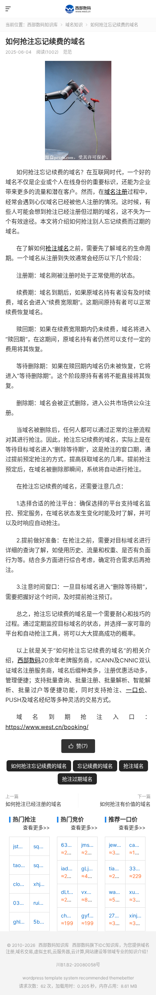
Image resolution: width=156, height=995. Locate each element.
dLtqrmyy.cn (67, 892)
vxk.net (87, 892)
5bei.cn (39, 922)
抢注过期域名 (77, 779)
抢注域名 (57, 248)
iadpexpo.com (67, 868)
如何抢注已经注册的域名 (33, 804)
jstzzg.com (19, 846)
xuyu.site (135, 892)
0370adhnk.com (19, 903)
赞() (78, 746)
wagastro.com (115, 892)
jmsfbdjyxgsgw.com (87, 845)
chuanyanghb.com (67, 915)
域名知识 (74, 25)
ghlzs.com (19, 922)
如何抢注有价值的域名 (125, 804)
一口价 (135, 690)
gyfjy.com (87, 915)
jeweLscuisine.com (115, 845)
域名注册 (115, 191)
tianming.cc (115, 868)
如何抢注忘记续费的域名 (45, 41)
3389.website (135, 868)
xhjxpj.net (39, 884)
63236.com (67, 845)
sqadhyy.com (39, 846)
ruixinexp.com (39, 903)
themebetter (121, 978)
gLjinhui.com (87, 868)
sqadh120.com (39, 865)
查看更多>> (36, 827)
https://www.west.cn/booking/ (47, 726)
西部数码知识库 (78, 9)
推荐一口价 (122, 819)
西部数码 (29, 660)
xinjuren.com (135, 915)
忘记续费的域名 (95, 766)
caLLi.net (135, 845)
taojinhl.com (19, 865)
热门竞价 (72, 819)
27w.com (115, 915)
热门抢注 (24, 819)
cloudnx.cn (19, 884)
